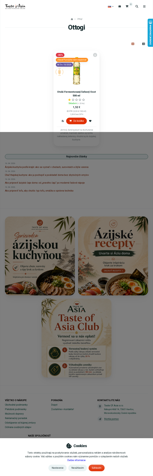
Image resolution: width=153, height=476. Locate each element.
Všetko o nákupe (16, 400)
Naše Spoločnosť (39, 435)
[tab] (132, 44)
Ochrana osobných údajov (18, 427)
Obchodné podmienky (16, 404)
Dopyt (54, 404)
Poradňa (57, 400)
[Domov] (15, 6)
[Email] (119, 6)
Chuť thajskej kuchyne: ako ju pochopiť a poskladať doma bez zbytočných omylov (47, 175)
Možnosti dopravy (14, 413)
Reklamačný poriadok (16, 418)
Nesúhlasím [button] (77, 467)
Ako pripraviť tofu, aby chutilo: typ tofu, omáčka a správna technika (39, 190)
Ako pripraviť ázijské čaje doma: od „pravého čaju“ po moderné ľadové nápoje (45, 182)
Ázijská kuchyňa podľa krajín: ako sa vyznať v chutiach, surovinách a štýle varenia (46, 167)
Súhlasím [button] (96, 467)
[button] (62, 120)
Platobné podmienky (15, 409)
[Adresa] (99, 406)
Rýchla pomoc (111, 419)
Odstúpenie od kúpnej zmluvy (20, 422)
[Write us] (99, 419)
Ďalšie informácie (76, 460)
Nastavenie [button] (58, 467)
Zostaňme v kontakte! (62, 409)
